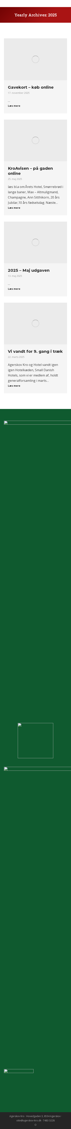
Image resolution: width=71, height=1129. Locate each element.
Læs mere (14, 105)
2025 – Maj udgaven (29, 270)
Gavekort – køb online (31, 87)
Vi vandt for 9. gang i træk (35, 351)
